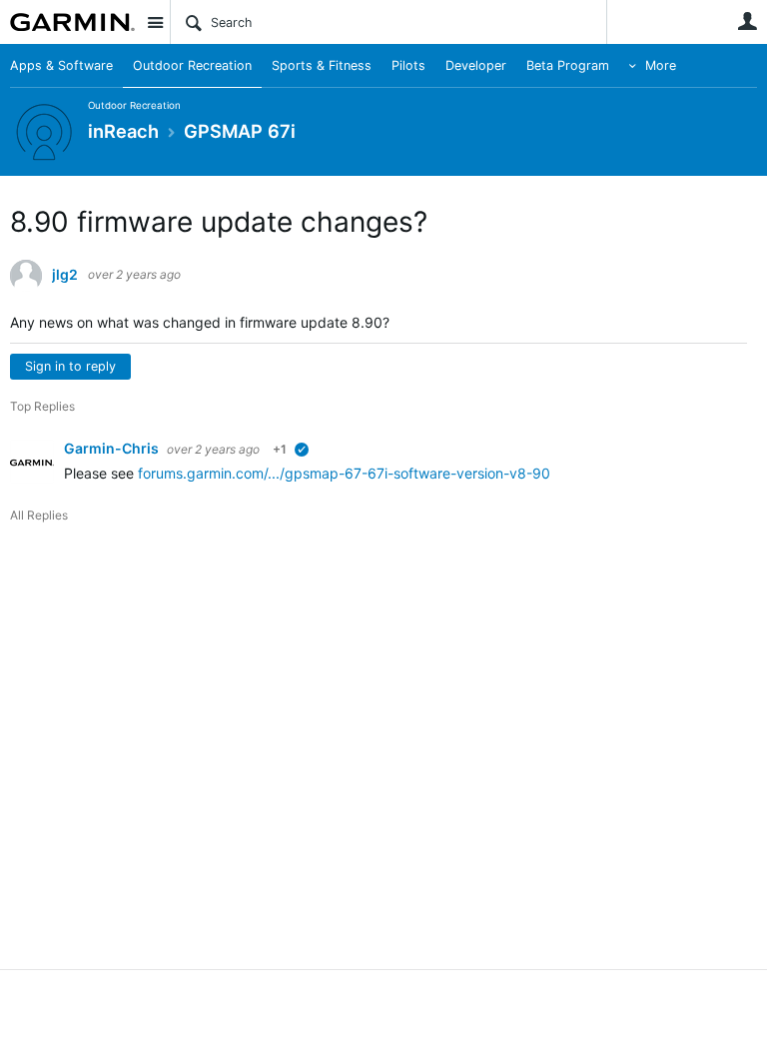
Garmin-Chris (113, 448)
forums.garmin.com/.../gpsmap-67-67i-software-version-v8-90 (344, 473)
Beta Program (567, 65)
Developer (475, 65)
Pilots (408, 65)
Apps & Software (61, 65)
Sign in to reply (70, 366)
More (660, 65)
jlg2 (65, 275)
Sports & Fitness (322, 65)
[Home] (72, 22)
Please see (101, 473)
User (747, 21)
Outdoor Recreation (192, 65)
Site (155, 22)
